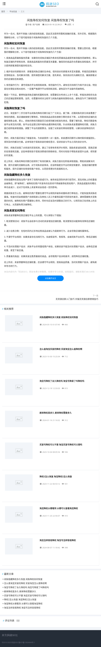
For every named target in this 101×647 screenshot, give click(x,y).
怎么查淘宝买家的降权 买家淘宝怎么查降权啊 (61, 348)
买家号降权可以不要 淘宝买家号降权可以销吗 (61, 444)
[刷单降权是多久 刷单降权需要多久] (20, 419)
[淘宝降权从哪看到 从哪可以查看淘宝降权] (20, 515)
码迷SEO (14, 642)
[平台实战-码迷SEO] (50, 7)
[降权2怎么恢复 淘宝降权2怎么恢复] (20, 483)
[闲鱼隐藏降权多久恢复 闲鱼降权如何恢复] (20, 324)
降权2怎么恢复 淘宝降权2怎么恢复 (56, 476)
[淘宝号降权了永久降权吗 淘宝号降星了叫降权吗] (20, 387)
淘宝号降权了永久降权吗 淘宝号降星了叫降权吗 (62, 380)
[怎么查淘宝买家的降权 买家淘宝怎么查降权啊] (20, 355)
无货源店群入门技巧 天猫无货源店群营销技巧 (77, 299)
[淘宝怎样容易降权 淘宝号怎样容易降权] (20, 547)
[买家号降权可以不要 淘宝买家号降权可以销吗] (20, 451)
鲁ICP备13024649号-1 (26, 642)
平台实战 (13, 11)
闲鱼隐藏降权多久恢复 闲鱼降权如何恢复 (59, 317)
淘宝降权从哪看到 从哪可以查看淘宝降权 (59, 508)
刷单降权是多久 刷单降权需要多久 (56, 412)
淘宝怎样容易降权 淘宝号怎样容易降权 (58, 540)
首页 (3, 11)
